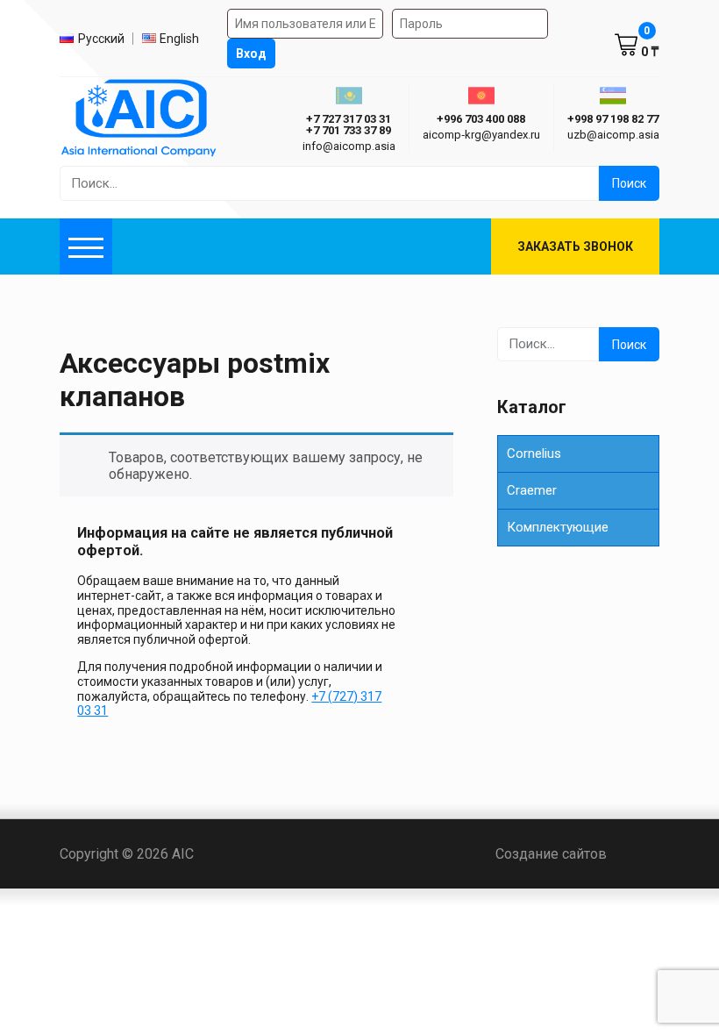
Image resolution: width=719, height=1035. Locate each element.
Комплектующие (558, 527)
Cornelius (534, 453)
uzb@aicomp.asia (613, 134)
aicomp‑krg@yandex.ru (481, 134)
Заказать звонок (575, 246)
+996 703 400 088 (481, 118)
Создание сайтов (577, 854)
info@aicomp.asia (349, 146)
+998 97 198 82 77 (612, 118)
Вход (251, 53)
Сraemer (532, 490)
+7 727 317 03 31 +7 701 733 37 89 (348, 124)
